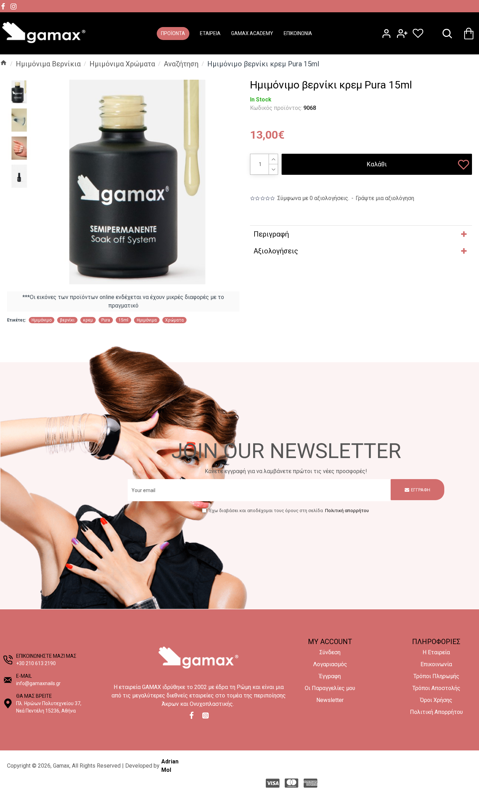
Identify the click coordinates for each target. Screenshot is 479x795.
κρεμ (88, 320)
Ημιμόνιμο (42, 320)
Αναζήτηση (181, 64)
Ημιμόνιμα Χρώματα (122, 64)
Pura (105, 320)
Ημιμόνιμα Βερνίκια (48, 64)
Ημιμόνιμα (147, 320)
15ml (123, 320)
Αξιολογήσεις (276, 251)
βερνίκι (67, 320)
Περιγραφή (271, 234)
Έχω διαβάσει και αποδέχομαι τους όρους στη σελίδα (289, 510)
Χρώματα (174, 320)
